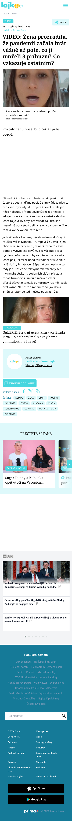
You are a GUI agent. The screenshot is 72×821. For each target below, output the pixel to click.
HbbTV (11, 747)
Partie (20, 672)
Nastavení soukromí (46, 776)
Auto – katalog (48, 677)
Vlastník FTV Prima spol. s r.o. (20, 769)
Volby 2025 (40, 682)
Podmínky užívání (16, 753)
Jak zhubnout (23, 661)
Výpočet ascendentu (51, 693)
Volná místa (14, 736)
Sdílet (59, 23)
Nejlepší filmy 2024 (45, 661)
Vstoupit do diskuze (22, 383)
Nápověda (41, 762)
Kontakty (40, 747)
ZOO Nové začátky (26, 677)
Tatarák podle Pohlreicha (29, 688)
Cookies (12, 762)
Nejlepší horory (19, 667)
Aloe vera (51, 688)
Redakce (40, 767)
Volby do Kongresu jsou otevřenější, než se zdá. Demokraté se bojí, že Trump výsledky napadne (31, 585)
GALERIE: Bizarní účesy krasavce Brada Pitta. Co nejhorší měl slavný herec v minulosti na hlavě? (34, 337)
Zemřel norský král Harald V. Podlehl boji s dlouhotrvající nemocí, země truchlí (36, 619)
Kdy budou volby (46, 672)
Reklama (12, 742)
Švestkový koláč (36, 703)
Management (42, 731)
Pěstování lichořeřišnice (23, 693)
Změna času (54, 667)
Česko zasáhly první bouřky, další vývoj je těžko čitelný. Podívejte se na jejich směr (35, 602)
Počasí (30, 672)
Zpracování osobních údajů (46, 755)
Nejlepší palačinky (48, 698)
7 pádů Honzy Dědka (19, 682)
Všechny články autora (39, 365)
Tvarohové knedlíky (24, 698)
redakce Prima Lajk (14, 30)
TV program (38, 667)
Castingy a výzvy (44, 742)
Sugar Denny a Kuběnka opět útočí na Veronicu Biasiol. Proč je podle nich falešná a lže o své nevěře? (26, 480)
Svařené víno (57, 682)
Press (39, 736)
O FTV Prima (14, 731)
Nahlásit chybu (15, 776)
